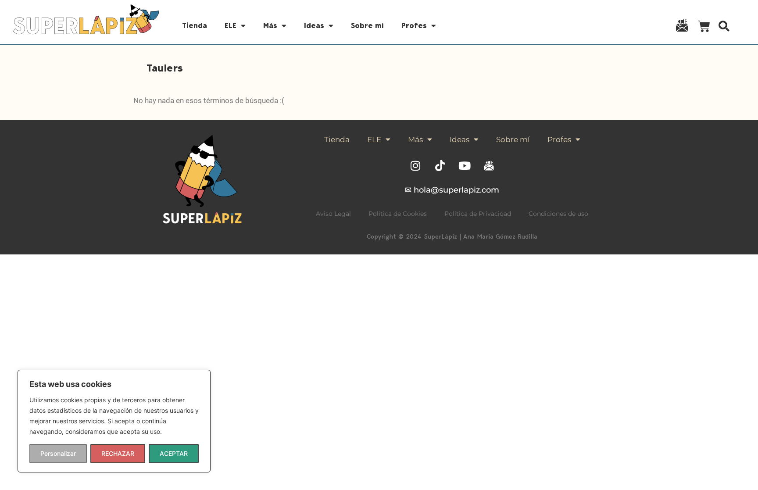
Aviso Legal (333, 214)
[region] (114, 421)
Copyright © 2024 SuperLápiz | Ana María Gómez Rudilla (452, 236)
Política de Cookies (397, 214)
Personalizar (58, 453)
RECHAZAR (117, 453)
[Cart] (704, 28)
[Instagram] (415, 166)
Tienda (194, 25)
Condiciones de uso (558, 214)
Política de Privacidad (477, 214)
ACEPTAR (174, 453)
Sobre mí (367, 25)
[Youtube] (465, 166)
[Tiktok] (440, 166)
